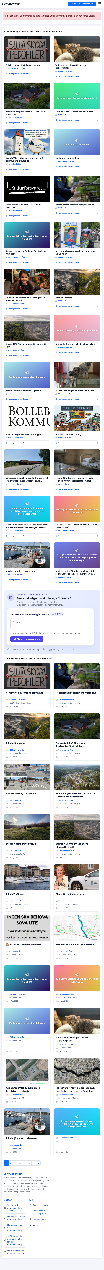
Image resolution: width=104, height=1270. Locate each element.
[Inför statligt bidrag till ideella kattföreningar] (77, 58)
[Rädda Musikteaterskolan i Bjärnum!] (27, 382)
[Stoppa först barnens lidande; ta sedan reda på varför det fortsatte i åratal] (77, 471)
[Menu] (99, 3)
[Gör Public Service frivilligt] (77, 425)
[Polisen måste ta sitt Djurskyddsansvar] (77, 196)
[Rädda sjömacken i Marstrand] (27, 562)
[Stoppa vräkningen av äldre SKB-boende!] (77, 382)
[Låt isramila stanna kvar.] (77, 149)
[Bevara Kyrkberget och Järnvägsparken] (77, 335)
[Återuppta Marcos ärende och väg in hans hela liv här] (77, 244)
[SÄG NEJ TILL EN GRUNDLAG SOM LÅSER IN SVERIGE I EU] (77, 517)
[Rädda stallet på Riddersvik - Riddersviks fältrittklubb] (27, 104)
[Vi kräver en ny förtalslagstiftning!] (27, 56)
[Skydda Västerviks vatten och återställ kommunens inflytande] (27, 151)
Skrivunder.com (11, 3)
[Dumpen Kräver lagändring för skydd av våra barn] (27, 244)
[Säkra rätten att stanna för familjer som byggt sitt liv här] (27, 290)
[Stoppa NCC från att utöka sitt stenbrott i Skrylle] (27, 337)
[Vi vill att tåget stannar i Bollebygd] (27, 425)
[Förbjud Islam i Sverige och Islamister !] (77, 103)
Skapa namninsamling (28, 639)
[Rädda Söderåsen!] (77, 289)
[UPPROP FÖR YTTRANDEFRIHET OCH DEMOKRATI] (27, 197)
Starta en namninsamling (81, 4)
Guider (8, 1199)
